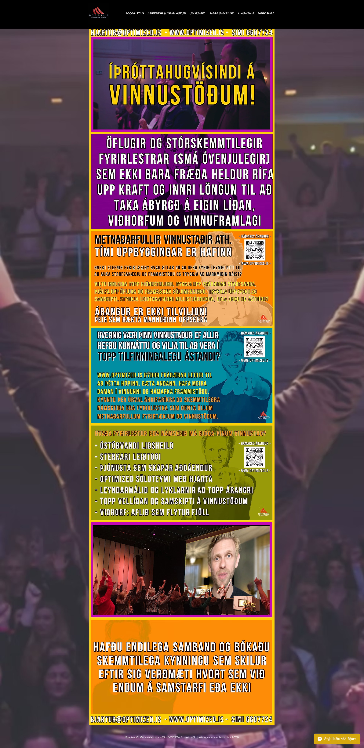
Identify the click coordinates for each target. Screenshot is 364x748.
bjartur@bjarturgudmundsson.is (206, 737)
